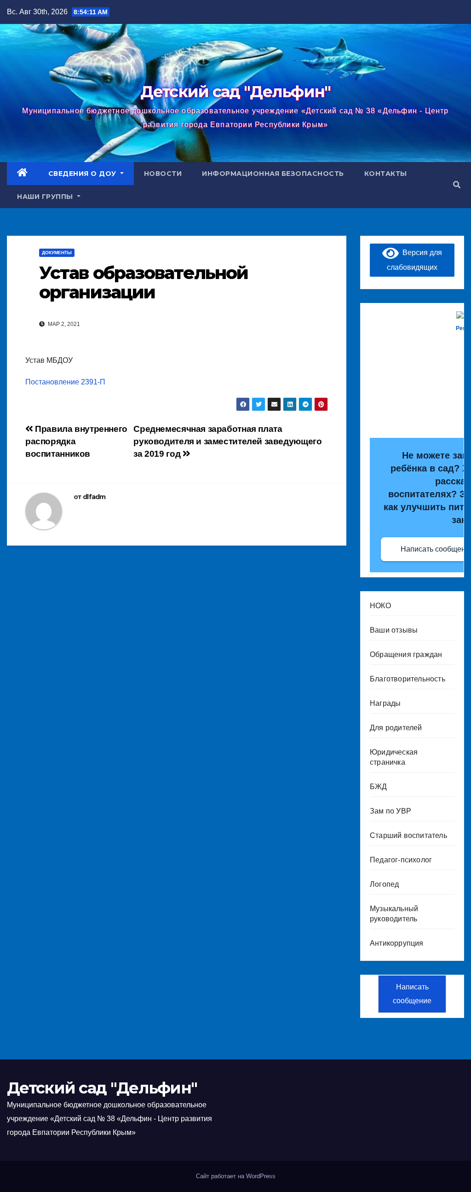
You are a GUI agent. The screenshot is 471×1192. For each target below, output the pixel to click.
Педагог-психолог (401, 860)
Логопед (384, 884)
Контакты (385, 173)
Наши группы (46, 196)
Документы (57, 252)
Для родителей (396, 728)
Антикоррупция (397, 943)
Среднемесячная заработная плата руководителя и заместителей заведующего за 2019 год (227, 441)
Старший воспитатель (408, 835)
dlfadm (94, 497)
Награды (385, 703)
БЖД (378, 787)
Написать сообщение (412, 994)
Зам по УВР (390, 811)
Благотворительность (407, 679)
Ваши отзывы (394, 630)
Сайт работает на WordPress (236, 1176)
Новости (163, 173)
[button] (456, 185)
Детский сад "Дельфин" (235, 91)
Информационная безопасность (273, 173)
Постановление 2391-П (65, 382)
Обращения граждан (406, 654)
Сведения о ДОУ (83, 173)
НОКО (380, 606)
